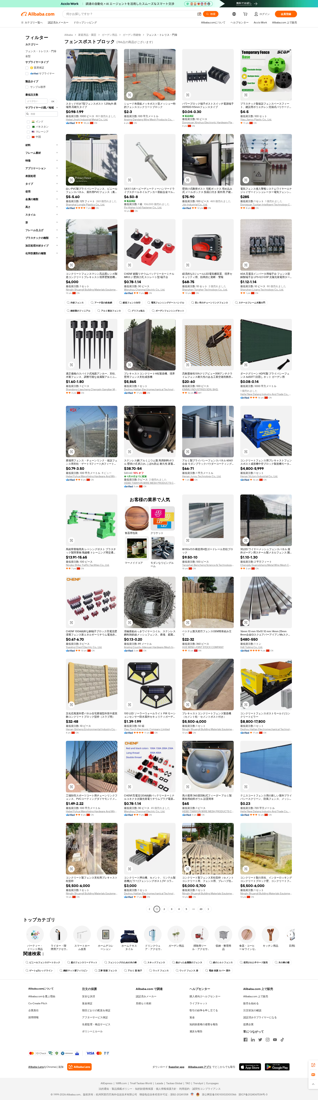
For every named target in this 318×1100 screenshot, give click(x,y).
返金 (192, 1017)
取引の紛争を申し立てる (204, 1010)
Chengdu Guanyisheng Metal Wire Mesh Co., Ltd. (266, 565)
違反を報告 (196, 1031)
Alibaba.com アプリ (199, 1066)
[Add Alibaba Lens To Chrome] (79, 1067)
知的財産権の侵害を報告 (204, 1024)
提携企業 (248, 1024)
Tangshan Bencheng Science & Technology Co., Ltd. (208, 565)
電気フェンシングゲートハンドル (167, 302)
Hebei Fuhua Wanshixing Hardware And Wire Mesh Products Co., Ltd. (91, 476)
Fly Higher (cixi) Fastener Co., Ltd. (143, 207)
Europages (212, 1083)
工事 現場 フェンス (107, 970)
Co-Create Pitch (37, 1003)
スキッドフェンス (156, 962)
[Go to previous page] (149, 909)
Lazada (159, 1083)
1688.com (121, 1083)
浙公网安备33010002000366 (219, 1094)
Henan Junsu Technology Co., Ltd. (201, 476)
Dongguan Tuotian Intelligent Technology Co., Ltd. (266, 204)
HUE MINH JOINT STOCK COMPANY (203, 647)
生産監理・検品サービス (96, 1024)
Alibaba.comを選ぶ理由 (41, 996)
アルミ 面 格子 (135, 970)
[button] (199, 14)
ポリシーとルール (92, 1031)
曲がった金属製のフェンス (189, 962)
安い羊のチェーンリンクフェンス (211, 302)
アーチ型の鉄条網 (103, 302)
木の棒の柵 (283, 962)
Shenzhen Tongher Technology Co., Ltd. (204, 289)
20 (201, 909)
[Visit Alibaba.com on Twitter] (260, 1039)
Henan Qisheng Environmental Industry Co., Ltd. (91, 729)
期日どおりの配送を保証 (96, 1010)
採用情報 (33, 1017)
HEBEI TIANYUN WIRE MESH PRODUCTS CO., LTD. (150, 482)
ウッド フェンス (161, 970)
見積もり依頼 (143, 1003)
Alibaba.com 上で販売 (255, 996)
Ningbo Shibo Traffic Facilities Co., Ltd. (87, 565)
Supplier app (176, 1066)
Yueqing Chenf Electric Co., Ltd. (84, 647)
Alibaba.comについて (41, 988)
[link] (313, 1065)
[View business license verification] (192, 1094)
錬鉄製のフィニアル (80, 310)
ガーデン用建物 (132, 34)
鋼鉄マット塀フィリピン (75, 970)
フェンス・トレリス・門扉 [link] (161, 34)
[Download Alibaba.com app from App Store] (250, 1067)
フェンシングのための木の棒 (122, 962)
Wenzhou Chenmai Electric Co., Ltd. (144, 289)
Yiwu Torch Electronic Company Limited (147, 729)
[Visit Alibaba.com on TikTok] (282, 1039)
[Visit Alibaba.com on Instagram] (267, 1039)
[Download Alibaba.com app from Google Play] (277, 1067)
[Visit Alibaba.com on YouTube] (275, 1039)
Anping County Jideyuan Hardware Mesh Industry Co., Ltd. (150, 647)
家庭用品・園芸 (87, 34)
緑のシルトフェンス (223, 962)
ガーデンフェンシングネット (170, 310)
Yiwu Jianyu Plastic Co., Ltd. (256, 119)
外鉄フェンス (77, 302)
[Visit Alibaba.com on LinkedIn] (253, 1039)
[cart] (246, 14)
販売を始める (251, 1003)
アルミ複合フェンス (111, 310)
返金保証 (87, 1003)
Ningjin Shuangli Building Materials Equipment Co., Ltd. (91, 289)
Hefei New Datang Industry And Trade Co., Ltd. (266, 394)
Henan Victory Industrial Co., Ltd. (259, 476)
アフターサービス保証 (95, 1017)
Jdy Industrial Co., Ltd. (194, 204)
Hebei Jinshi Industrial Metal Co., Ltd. (87, 119)
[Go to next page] (208, 909)
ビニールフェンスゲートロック (44, 962)
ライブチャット (199, 1003)
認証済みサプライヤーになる (260, 1017)
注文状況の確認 (252, 1010)
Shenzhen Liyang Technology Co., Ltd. (262, 289)
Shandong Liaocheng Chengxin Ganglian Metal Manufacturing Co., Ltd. (91, 389)
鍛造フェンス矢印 (131, 302)
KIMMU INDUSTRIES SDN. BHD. (200, 389)
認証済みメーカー (146, 996)
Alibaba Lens (36, 1066)
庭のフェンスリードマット (84, 962)
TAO (187, 1083)
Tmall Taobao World (141, 1083)
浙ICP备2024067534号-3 (253, 1094)
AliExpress (106, 1083)
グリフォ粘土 (138, 310)
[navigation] (41, 472)
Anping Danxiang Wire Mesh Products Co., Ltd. (150, 119)
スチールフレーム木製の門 (252, 302)
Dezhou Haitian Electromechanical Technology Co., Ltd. (150, 389)
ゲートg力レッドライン (41, 970)
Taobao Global (174, 1083)
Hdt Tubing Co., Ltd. (251, 647)
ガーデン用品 (109, 34)
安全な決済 (88, 996)
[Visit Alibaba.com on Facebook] (245, 1039)
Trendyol (198, 1083)
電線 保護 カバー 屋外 (219, 970)
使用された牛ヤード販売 (255, 962)
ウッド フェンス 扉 (188, 970)
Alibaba (68, 34)
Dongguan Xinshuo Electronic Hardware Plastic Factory (208, 122)
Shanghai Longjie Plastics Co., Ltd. (85, 204)
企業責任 (33, 1010)
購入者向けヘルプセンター (205, 996)
